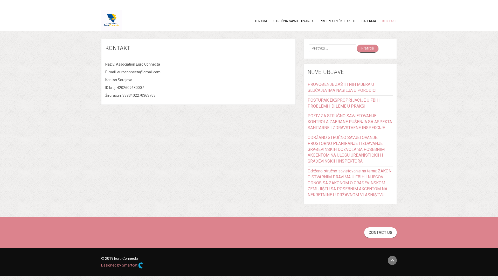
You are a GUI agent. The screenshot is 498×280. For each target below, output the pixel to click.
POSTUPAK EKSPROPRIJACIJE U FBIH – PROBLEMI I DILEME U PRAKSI (345, 103)
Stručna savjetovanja (293, 21)
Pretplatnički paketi (337, 21)
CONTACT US (380, 232)
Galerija (369, 21)
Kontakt (389, 21)
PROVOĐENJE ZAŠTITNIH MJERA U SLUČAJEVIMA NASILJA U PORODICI (342, 87)
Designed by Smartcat (119, 265)
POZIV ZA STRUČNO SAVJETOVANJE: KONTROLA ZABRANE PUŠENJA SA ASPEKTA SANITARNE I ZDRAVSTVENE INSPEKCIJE (350, 121)
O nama (261, 21)
